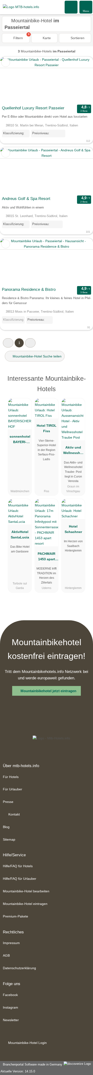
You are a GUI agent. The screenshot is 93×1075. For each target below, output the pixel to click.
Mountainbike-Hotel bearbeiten (26, 891)
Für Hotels (11, 777)
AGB (6, 955)
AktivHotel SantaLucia (20, 534)
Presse (8, 802)
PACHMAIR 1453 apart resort (46, 557)
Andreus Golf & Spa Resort (26, 198)
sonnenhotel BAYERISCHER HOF (20, 440)
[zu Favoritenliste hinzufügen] (5, 62)
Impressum (11, 943)
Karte (46, 38)
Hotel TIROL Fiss (47, 428)
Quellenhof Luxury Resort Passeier (33, 108)
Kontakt (13, 814)
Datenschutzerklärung (19, 968)
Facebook (10, 995)
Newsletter (11, 1020)
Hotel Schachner (73, 529)
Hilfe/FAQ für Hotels (18, 866)
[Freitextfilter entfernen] (71, 7)
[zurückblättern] (12, 80)
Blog (6, 827)
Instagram (10, 1007)
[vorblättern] (81, 80)
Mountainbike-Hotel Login (27, 1043)
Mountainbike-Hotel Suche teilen (37, 356)
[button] (8, 343)
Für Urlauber (12, 789)
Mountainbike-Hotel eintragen (25, 904)
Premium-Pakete (15, 916)
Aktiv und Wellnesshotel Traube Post (73, 451)
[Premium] (83, 382)
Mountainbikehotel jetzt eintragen (48, 691)
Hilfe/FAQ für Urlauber (19, 878)
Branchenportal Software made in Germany (31, 1064)
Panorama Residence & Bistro (29, 289)
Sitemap (9, 839)
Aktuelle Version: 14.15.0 (17, 1071)
